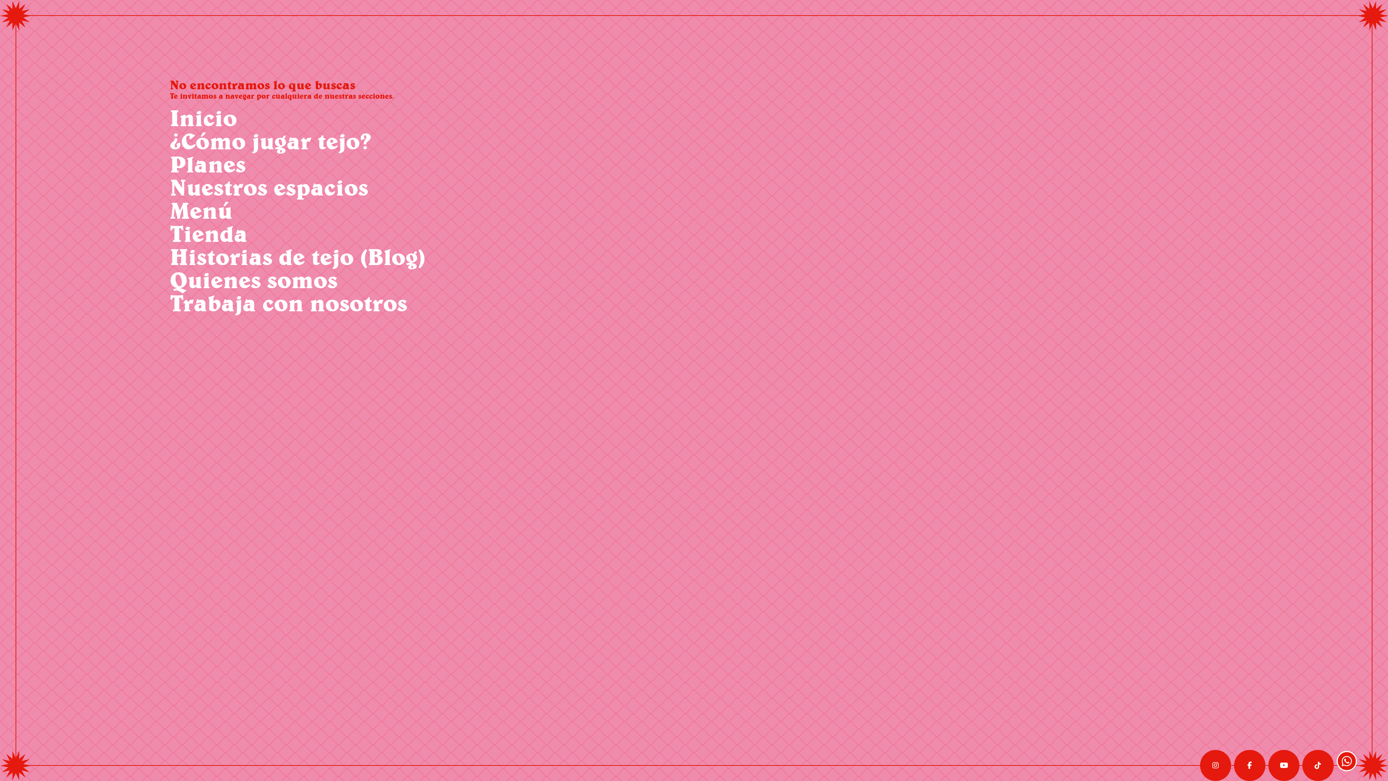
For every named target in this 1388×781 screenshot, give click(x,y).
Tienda (209, 233)
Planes (208, 164)
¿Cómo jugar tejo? (270, 141)
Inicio (203, 117)
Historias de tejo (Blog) (297, 256)
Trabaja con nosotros (288, 303)
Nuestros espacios (269, 187)
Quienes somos (254, 279)
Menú (201, 210)
